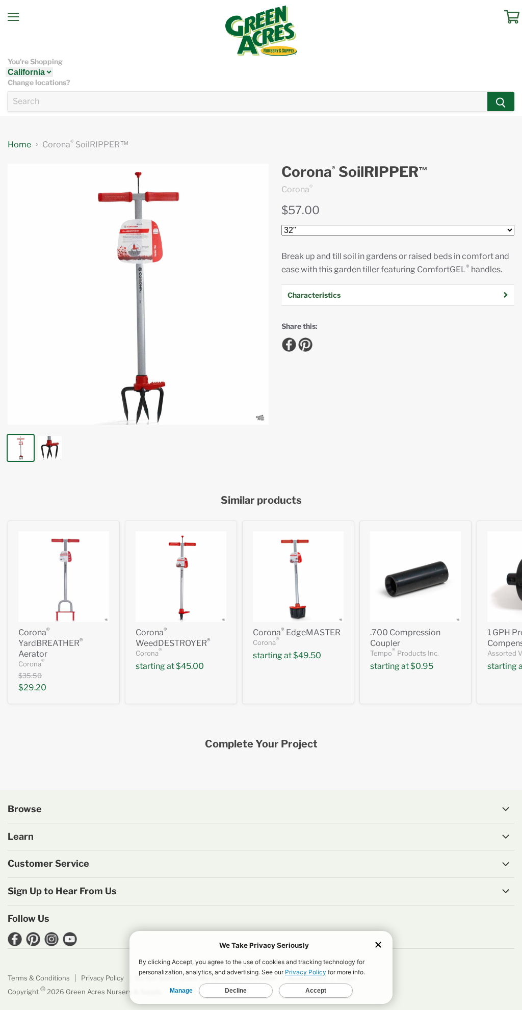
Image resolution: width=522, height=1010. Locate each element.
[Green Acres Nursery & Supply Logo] (261, 30)
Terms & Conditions (39, 978)
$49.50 (307, 655)
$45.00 (190, 666)
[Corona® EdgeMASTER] (298, 576)
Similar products (261, 500)
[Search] (500, 101)
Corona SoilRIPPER (354, 172)
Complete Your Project (261, 744)
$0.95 (421, 666)
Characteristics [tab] (314, 295)
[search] (247, 101)
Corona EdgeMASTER (297, 632)
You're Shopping (35, 62)
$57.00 (300, 210)
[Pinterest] (304, 343)
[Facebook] (287, 343)
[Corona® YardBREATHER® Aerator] (63, 576)
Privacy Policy (102, 978)
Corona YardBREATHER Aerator (50, 643)
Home (19, 144)
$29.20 (32, 687)
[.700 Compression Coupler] (415, 576)
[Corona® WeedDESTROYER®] (181, 576)
